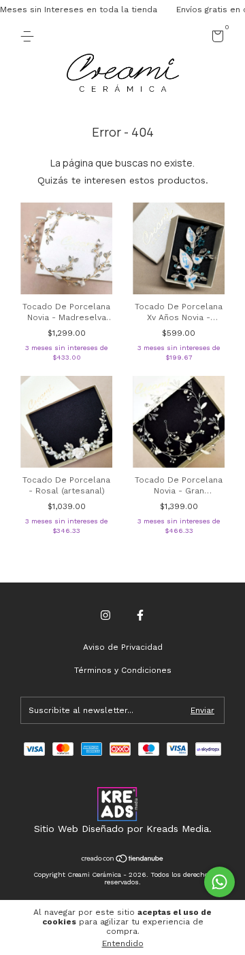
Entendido (123, 943)
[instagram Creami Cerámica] (105, 615)
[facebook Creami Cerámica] (140, 615)
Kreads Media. (179, 828)
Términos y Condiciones (123, 670)
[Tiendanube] (122, 859)
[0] (215, 38)
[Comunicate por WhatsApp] (219, 882)
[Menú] (29, 36)
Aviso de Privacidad (123, 647)
